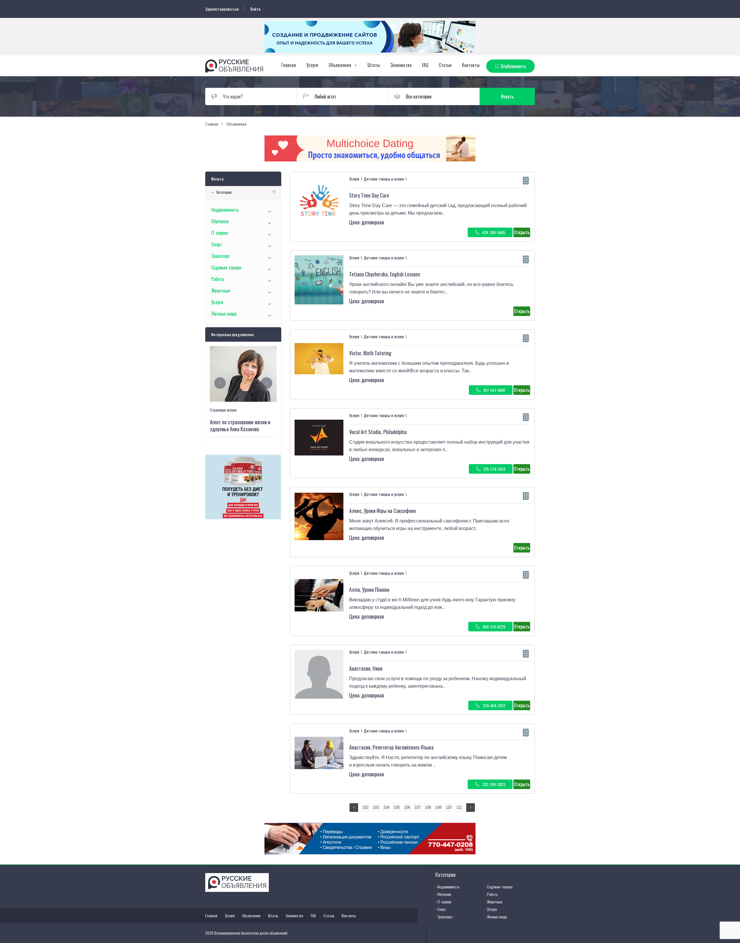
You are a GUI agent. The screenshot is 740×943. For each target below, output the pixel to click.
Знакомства (401, 65)
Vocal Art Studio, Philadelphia (378, 432)
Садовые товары (226, 267)
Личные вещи (223, 313)
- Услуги (491, 909)
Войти (255, 9)
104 (386, 807)
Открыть (522, 232)
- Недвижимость (447, 886)
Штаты (373, 65)
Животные (220, 290)
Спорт (216, 244)
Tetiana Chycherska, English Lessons (384, 274)
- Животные (493, 901)
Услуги (312, 65)
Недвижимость (225, 209)
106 (407, 807)
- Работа (491, 894)
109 (438, 807)
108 (428, 807)
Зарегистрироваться (221, 9)
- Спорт (440, 909)
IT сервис (219, 232)
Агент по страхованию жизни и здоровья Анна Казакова (240, 425)
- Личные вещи (496, 916)
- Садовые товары (499, 886)
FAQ (425, 65)
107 (418, 807)
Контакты (471, 65)
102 (365, 807)
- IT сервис (443, 901)
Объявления (340, 65)
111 (459, 807)
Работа (217, 279)
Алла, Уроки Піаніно (369, 589)
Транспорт (220, 255)
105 (397, 807)
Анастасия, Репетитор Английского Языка (391, 747)
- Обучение (443, 894)
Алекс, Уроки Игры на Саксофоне (382, 510)
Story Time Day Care (369, 195)
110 (449, 807)
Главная (288, 65)
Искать (507, 96)
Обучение (220, 221)
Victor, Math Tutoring (370, 353)
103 (376, 807)
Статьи (445, 65)
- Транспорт (444, 916)
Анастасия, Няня (365, 668)
